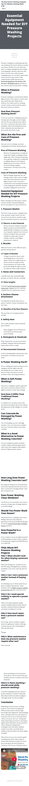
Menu (3, 8)
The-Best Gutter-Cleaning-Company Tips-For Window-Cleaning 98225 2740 (13, 4)
